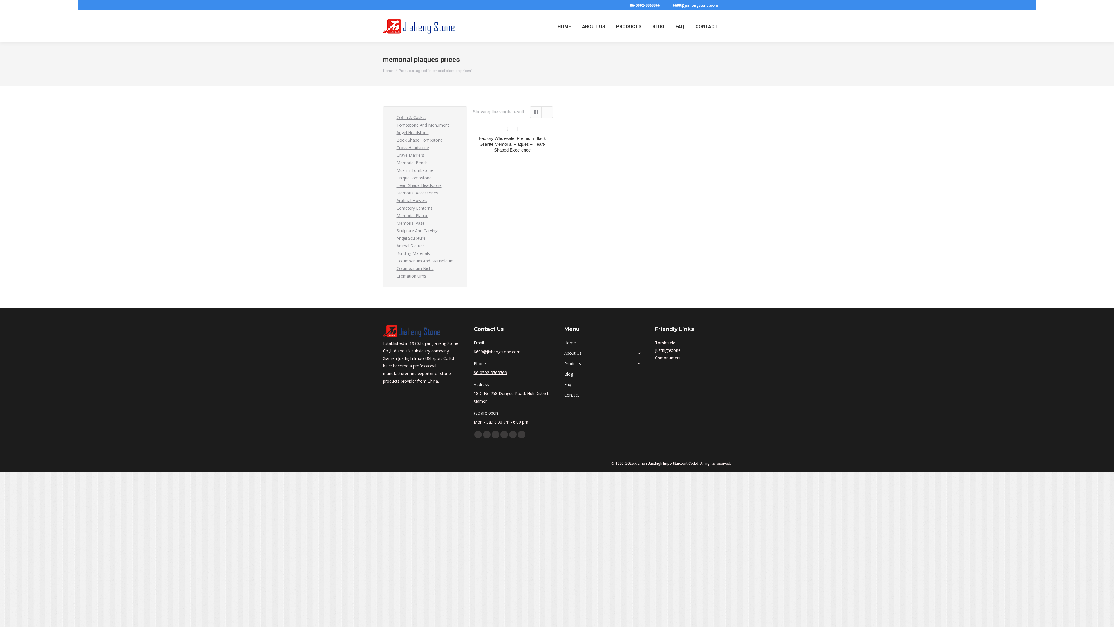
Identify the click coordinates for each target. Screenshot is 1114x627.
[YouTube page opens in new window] (487, 434)
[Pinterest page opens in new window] (504, 434)
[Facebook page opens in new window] (478, 434)
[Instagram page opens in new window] (513, 434)
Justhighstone (668, 350)
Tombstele (665, 342)
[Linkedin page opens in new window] (495, 434)
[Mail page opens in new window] (521, 434)
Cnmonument (668, 358)
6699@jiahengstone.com (695, 5)
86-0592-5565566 (645, 5)
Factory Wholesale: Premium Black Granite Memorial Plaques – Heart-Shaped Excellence (512, 144)
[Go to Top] (1105, 618)
